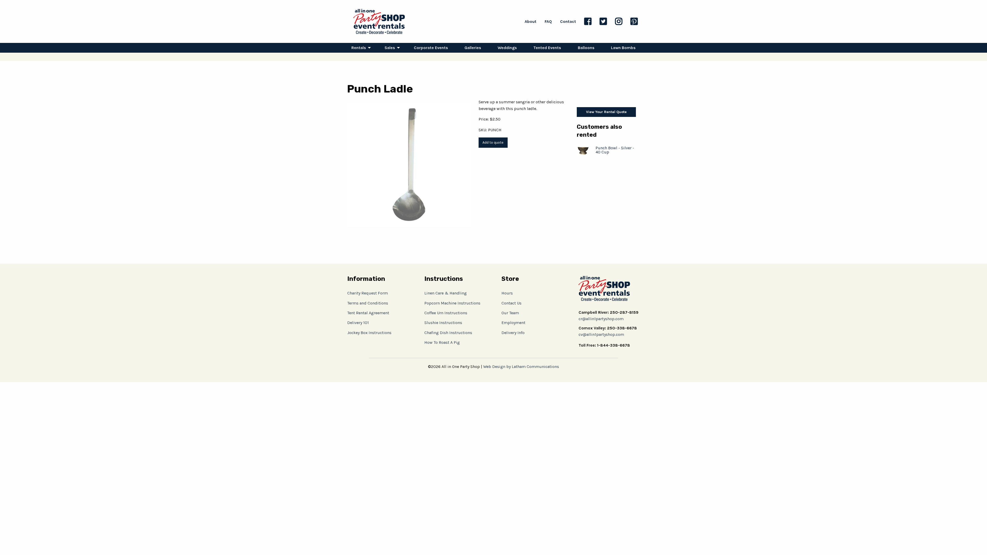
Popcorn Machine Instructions (452, 303)
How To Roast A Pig (442, 342)
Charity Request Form (367, 293)
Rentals (358, 47)
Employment (513, 322)
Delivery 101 (358, 322)
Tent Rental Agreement (368, 312)
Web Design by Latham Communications (521, 366)
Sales (390, 47)
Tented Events (547, 47)
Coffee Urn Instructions (445, 312)
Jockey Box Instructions (369, 332)
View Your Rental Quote (606, 112)
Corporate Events (431, 47)
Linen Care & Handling (445, 293)
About (530, 21)
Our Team (510, 312)
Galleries (472, 47)
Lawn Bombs (623, 47)
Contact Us (511, 303)
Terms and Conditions (367, 303)
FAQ (548, 21)
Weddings (507, 47)
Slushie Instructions (443, 322)
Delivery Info (513, 332)
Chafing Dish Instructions (448, 332)
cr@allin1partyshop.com (601, 318)
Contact (568, 21)
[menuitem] (359, 48)
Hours (507, 293)
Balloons (586, 47)
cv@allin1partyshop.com (601, 334)
